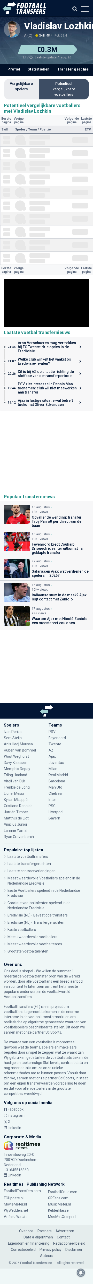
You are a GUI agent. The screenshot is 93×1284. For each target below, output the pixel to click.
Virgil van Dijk (15, 781)
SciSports (53, 1032)
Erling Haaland (15, 775)
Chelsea (55, 793)
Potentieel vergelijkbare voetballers (64, 89)
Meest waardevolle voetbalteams (34, 944)
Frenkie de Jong (17, 787)
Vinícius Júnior (15, 824)
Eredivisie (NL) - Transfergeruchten (35, 922)
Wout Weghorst (16, 756)
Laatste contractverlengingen (31, 871)
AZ (51, 750)
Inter (52, 800)
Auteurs (46, 1256)
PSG (52, 806)
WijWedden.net (16, 1210)
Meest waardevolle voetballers (32, 937)
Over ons (26, 1231)
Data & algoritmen (38, 1237)
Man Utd (55, 787)
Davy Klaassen (16, 763)
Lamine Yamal (15, 830)
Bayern (54, 818)
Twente (55, 744)
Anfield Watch (15, 1217)
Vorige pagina (19, 120)
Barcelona (57, 781)
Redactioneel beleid (69, 1243)
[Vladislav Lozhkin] (12, 29)
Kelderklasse (58, 1210)
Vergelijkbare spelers (21, 86)
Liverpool (56, 812)
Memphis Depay (17, 769)
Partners (44, 1231)
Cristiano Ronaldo (18, 806)
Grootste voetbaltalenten (27, 951)
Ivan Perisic (13, 732)
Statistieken (39, 69)
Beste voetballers (21, 930)
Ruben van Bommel (20, 750)
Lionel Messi (14, 793)
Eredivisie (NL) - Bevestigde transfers (37, 915)
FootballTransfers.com (22, 1191)
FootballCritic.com (62, 1192)
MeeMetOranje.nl (62, 1217)
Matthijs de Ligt (16, 818)
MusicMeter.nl (59, 1204)
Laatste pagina (86, 120)
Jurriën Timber (16, 812)
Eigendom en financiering (28, 1243)
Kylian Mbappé (16, 800)
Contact (63, 1237)
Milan (53, 769)
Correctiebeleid (23, 1249)
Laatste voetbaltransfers (27, 856)
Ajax (52, 756)
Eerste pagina (6, 120)
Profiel (13, 69)
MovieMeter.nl (15, 1204)
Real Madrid (58, 775)
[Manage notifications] (81, 1273)
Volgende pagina (72, 120)
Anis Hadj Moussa (18, 744)
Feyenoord (57, 738)
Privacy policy (50, 1249)
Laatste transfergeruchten (29, 864)
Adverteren (65, 1231)
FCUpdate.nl (14, 1198)
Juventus (56, 763)
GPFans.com (58, 1198)
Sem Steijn (13, 738)
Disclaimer (73, 1249)
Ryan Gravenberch (19, 837)
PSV (52, 732)
